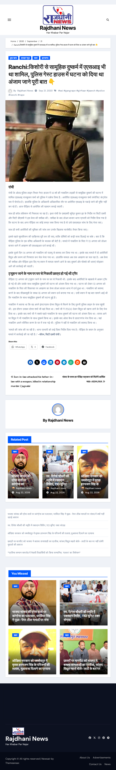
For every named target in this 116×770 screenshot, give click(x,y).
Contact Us (95, 764)
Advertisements (102, 757)
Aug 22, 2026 (23, 492)
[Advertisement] (22, 704)
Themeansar (12, 763)
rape (21, 94)
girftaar (82, 90)
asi (61, 90)
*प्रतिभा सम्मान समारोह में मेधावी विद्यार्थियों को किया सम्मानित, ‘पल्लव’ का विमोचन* (44, 552)
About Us (85, 757)
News (108, 764)
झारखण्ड (45, 58)
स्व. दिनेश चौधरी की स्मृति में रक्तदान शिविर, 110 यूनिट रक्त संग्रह (57, 482)
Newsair (46, 758)
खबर (36, 58)
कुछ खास (13, 58)
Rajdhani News (58, 28)
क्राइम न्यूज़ (25, 58)
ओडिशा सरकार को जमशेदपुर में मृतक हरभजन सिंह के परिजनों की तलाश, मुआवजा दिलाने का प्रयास (51, 533)
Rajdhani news (24, 488)
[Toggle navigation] (9, 20)
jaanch (91, 90)
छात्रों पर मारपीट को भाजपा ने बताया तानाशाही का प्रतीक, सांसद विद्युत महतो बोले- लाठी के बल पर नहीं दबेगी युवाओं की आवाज (83, 666)
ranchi (13, 94)
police (101, 90)
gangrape (70, 90)
